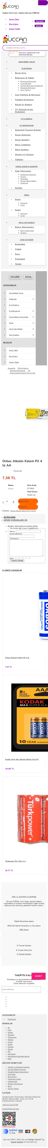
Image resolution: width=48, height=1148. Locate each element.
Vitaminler (24, 183)
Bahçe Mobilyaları (27, 231)
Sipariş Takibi (14, 29)
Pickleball (12, 1019)
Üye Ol (28, 277)
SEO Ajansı (24, 929)
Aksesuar (23, 203)
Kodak (10, 1032)
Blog (10, 1086)
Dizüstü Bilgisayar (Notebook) (31, 86)
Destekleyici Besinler (28, 175)
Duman (10, 1047)
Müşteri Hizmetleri (15, 1084)
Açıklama (9, 517)
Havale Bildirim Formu (17, 1069)
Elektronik (27, 68)
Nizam (10, 1049)
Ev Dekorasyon (27, 125)
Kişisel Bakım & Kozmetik (27, 167)
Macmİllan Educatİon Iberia (19, 1056)
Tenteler (23, 233)
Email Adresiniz (16, 534)
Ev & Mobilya (26, 119)
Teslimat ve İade (14, 1079)
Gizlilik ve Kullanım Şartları (19, 1067)
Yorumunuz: (14, 539)
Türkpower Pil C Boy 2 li (15, 861)
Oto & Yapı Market (27, 223)
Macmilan (11, 1054)
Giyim (22, 205)
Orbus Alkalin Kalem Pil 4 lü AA (23, 511)
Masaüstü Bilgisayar (27, 88)
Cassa (10, 1042)
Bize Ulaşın (13, 24)
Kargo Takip (14, 19)
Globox (11, 1040)
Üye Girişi (15, 277)
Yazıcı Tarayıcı (25, 90)
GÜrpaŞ (11, 1035)
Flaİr (9, 1030)
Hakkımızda (12, 1081)
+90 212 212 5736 (10, 1105)
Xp (9, 1028)
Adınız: (12, 531)
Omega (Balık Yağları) (28, 181)
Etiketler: (6, 511)
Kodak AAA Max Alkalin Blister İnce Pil (21, 759)
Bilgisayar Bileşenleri (28, 81)
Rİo (9, 1051)
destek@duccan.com (10, 1109)
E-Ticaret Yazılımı (24, 954)
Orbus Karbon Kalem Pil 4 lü (17, 658)
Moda (26, 195)
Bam (9, 1059)
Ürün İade (11, 1074)
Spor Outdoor (26, 240)
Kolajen (23, 177)
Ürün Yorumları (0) (15, 520)
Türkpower (12, 1037)
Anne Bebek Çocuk (26, 62)
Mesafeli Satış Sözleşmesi (18, 1072)
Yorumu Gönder (17, 561)
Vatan (10, 1044)
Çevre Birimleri (25, 84)
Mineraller (24, 179)
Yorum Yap (18, 471)
